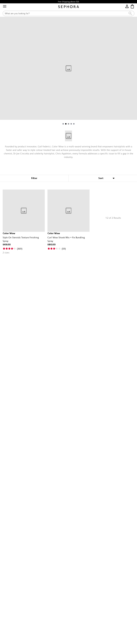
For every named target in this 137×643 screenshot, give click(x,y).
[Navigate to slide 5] (74, 124)
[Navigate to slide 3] (68, 124)
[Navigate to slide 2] (65, 124)
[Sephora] (68, 6)
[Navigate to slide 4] (71, 124)
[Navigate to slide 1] (63, 124)
